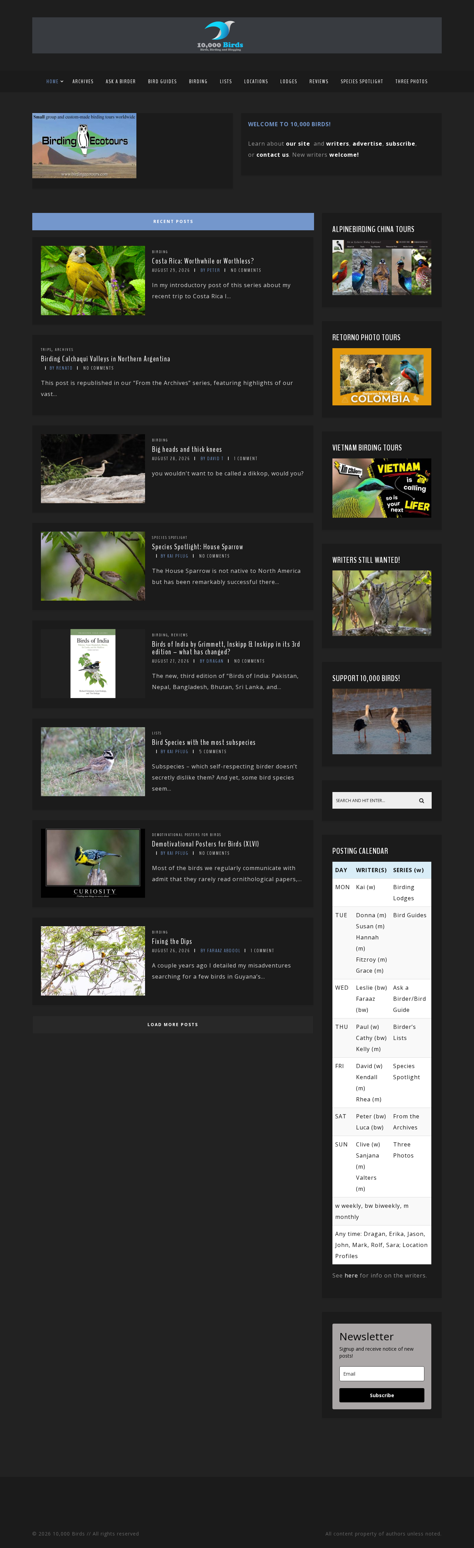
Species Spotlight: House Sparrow (197, 547)
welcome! (344, 154)
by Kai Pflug (175, 556)
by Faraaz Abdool (220, 950)
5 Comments (213, 751)
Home (52, 81)
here (351, 1275)
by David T (212, 458)
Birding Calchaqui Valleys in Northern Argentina (106, 359)
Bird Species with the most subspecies (204, 742)
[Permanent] (93, 313)
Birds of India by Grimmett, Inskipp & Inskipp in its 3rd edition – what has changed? (226, 648)
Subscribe (382, 1395)
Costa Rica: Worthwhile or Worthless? (203, 261)
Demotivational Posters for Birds (186, 834)
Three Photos (412, 81)
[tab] (171, 220)
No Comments (246, 270)
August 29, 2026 (171, 270)
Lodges (288, 81)
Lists (226, 81)
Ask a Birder (121, 81)
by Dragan (212, 661)
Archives (83, 81)
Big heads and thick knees (187, 449)
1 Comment (246, 458)
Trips (46, 349)
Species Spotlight (362, 81)
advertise (367, 143)
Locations (256, 81)
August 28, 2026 (171, 458)
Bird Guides (162, 81)
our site (298, 143)
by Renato (61, 368)
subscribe (400, 143)
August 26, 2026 (171, 950)
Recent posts (173, 221)
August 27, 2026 (170, 661)
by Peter (210, 270)
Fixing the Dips (172, 941)
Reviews (319, 81)
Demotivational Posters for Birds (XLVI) (206, 844)
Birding (198, 81)
